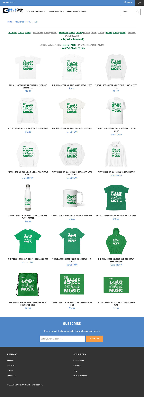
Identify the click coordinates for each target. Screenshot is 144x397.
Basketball (38, 32)
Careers (10, 370)
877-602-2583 (8, 3)
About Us (10, 360)
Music (109, 32)
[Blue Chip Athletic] (13, 10)
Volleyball (65, 39)
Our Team (11, 365)
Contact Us (11, 375)
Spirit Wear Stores (76, 11)
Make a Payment (80, 375)
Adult (20, 32)
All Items (13, 32)
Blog (75, 370)
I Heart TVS (64, 48)
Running (132, 32)
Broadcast (63, 32)
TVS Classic (83, 45)
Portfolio (76, 365)
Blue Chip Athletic (20, 385)
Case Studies (78, 360)
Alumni (43, 45)
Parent (66, 45)
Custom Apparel (35, 11)
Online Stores (55, 11)
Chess (87, 32)
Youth (28, 32)
